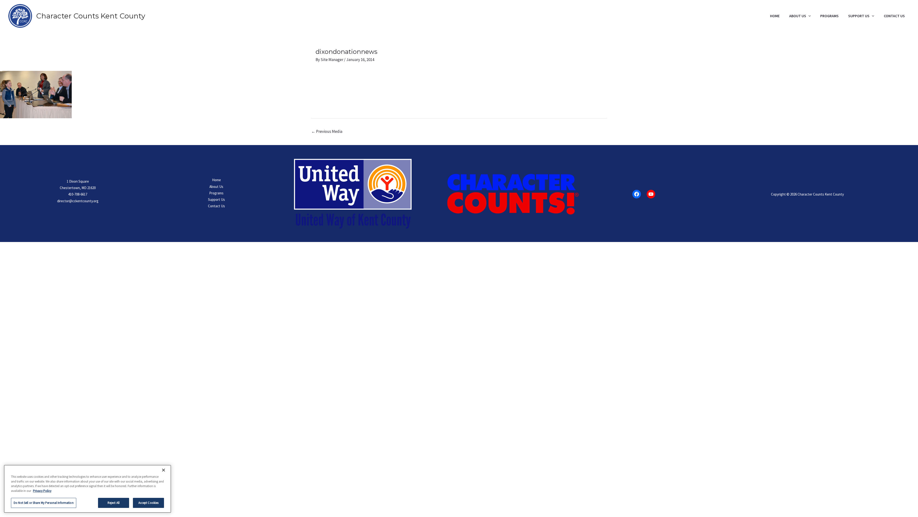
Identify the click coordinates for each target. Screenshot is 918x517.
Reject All (114, 503)
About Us (797, 16)
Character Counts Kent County (90, 15)
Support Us (858, 16)
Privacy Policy (42, 491)
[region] (87, 489)
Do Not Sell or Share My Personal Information (44, 503)
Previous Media (326, 131)
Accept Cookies (148, 503)
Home (775, 16)
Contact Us (894, 16)
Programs (829, 16)
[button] (808, 16)
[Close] (163, 470)
